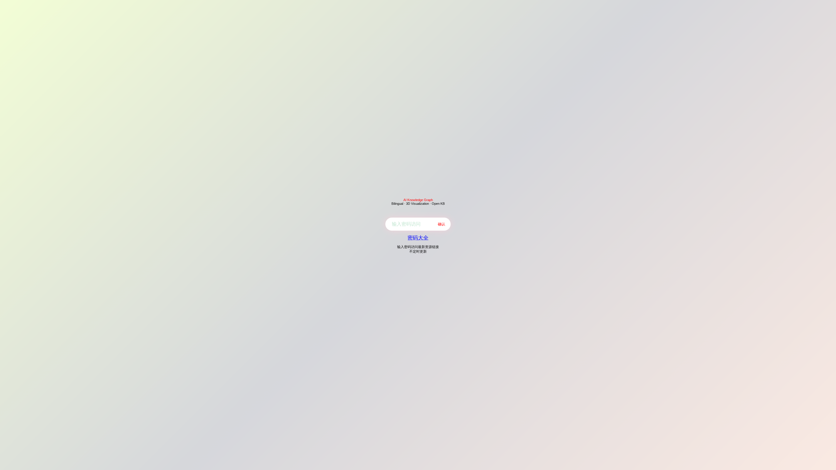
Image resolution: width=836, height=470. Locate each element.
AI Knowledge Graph (418, 200)
